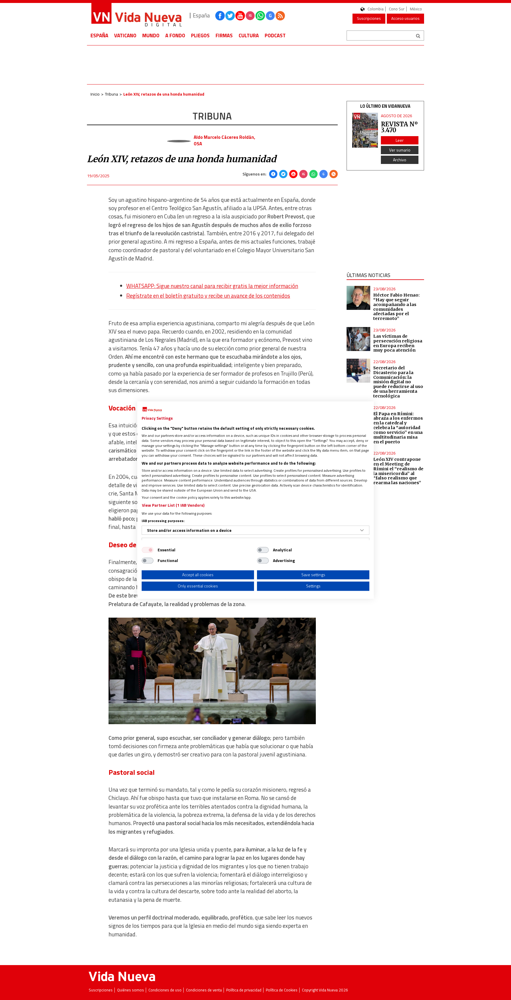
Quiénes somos (130, 990)
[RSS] (333, 174)
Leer (400, 140)
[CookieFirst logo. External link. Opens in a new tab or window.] (152, 409)
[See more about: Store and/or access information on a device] (362, 530)
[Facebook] (273, 174)
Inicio (95, 94)
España (99, 35)
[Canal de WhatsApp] (260, 15)
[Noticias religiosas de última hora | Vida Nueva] (136, 15)
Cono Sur (397, 9)
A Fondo (175, 35)
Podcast (275, 35)
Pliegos (200, 35)
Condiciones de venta (204, 990)
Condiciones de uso (165, 990)
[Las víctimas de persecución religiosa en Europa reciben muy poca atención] (359, 339)
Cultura (249, 35)
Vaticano (125, 35)
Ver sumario (399, 150)
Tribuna (111, 94)
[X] (283, 174)
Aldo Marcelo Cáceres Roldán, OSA (224, 140)
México (416, 9)
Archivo (399, 160)
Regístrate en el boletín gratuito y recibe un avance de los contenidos (208, 296)
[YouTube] (293, 174)
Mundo (150, 35)
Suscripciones (369, 18)
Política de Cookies (281, 990)
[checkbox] (147, 550)
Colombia (376, 9)
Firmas (224, 35)
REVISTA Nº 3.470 (399, 127)
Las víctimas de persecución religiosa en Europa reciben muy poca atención (397, 343)
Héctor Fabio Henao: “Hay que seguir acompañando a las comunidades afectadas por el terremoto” (396, 306)
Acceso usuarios (405, 18)
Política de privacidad (243, 990)
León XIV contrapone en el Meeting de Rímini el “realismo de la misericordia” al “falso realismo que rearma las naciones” (398, 471)
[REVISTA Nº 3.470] (365, 130)
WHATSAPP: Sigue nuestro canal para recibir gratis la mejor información (212, 286)
